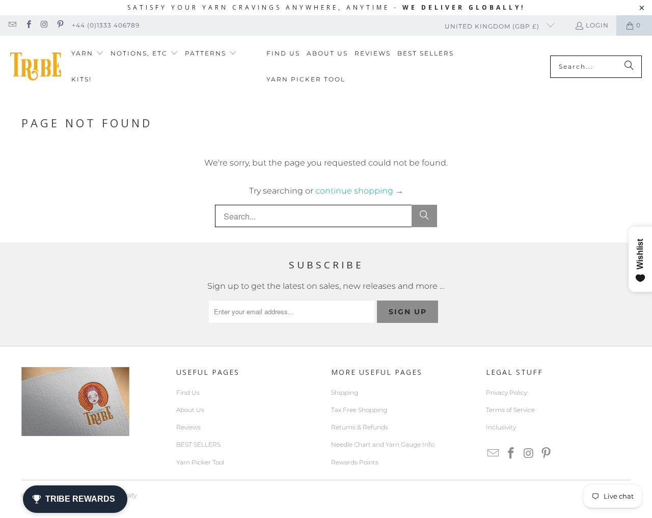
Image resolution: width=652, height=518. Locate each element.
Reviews (188, 427)
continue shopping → (359, 191)
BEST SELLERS (198, 444)
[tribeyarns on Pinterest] (60, 25)
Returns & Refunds (359, 427)
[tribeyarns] (35, 66)
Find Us (188, 392)
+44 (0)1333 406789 (106, 25)
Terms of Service (510, 410)
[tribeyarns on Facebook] (27, 25)
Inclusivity (501, 427)
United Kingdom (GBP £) (493, 26)
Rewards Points (354, 462)
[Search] (629, 67)
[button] (87, 54)
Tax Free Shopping (359, 410)
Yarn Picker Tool (200, 462)
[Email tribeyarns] (12, 25)
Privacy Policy (506, 392)
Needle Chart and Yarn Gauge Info (382, 444)
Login (597, 25)
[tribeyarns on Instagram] (44, 25)
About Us (190, 410)
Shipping (344, 392)
